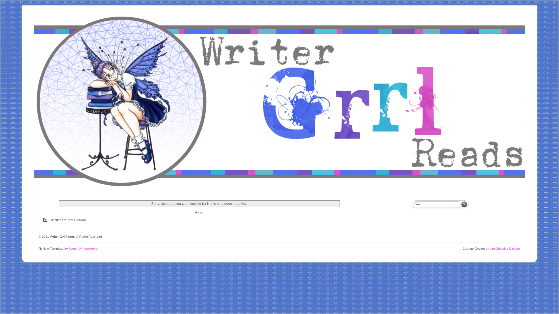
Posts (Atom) (76, 220)
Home (199, 212)
